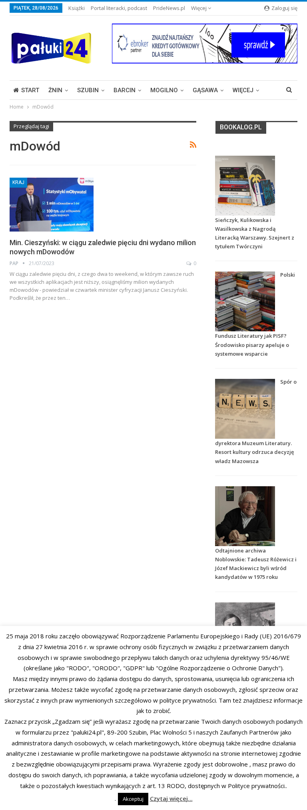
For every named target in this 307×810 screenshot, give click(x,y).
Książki (76, 8)
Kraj (18, 182)
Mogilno (164, 90)
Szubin (88, 90)
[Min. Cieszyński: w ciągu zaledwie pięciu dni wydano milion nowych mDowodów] (52, 204)
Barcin (125, 90)
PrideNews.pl (169, 8)
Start (30, 90)
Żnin (55, 90)
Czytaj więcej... (171, 798)
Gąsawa (205, 90)
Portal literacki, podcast (119, 8)
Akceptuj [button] (133, 798)
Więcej (199, 8)
